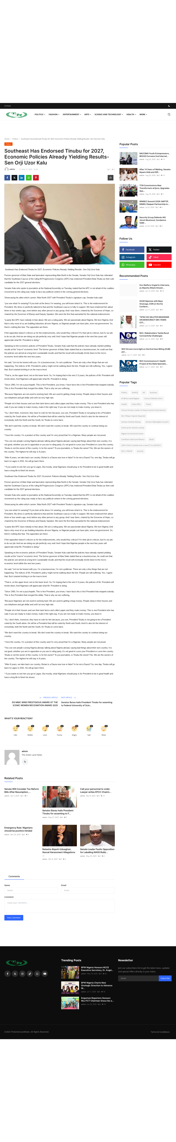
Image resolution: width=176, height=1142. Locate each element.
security (140, 451)
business (153, 392)
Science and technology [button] (108, 114)
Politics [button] (39, 114)
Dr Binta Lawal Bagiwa (130, 398)
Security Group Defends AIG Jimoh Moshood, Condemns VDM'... (152, 220)
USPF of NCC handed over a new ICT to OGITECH (141, 445)
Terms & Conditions (160, 1031)
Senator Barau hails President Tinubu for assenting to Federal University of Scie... (86, 704)
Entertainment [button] (71, 114)
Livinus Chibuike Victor (153, 398)
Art (144, 392)
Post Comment (13, 917)
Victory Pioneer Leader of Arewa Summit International (143, 410)
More (142, 114)
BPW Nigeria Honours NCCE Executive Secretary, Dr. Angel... (97, 968)
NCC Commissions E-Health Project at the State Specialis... (153, 362)
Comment (9, 897)
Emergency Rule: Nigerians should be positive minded (18, 829)
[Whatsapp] (37, 974)
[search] (169, 114)
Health (124, 404)
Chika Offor (136, 404)
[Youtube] (45, 974)
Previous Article (50, 697)
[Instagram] (22, 974)
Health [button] (130, 114)
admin (25, 751)
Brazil (151, 439)
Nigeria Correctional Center (132, 433)
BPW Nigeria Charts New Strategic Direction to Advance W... (96, 985)
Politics (15, 139)
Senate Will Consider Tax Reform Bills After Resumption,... (21, 790)
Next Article (66, 697)
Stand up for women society (132, 427)
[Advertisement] (82, 51)
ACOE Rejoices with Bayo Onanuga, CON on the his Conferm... (151, 304)
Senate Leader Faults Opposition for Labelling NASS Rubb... (97, 851)
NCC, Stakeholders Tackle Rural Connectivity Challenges (154, 334)
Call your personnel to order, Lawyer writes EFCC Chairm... (95, 790)
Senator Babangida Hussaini (157, 422)
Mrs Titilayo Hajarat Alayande (133, 416)
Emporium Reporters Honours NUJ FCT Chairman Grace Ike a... (97, 999)
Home (6, 139)
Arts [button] (86, 114)
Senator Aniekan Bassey (131, 422)
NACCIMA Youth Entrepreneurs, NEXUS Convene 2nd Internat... (154, 154)
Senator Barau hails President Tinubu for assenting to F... (57, 812)
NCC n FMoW (126, 451)
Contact (7, 105)
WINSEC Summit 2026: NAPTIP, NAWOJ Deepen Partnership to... (154, 202)
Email (63, 885)
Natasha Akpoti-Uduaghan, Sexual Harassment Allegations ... (58, 852)
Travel (148, 404)
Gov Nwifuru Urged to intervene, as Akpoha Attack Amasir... (154, 286)
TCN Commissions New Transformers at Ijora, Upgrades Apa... (154, 188)
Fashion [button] (53, 114)
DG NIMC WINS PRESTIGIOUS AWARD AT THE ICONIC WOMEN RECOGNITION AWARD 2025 (35, 704)
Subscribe (165, 978)
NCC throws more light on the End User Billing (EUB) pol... (146, 350)
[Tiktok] (30, 974)
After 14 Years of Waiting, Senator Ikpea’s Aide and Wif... (155, 170)
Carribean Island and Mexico (133, 439)
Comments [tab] (14, 876)
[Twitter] (15, 974)
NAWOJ (135, 392)
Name (7, 885)
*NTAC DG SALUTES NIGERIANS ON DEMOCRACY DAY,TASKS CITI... (154, 320)
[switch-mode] (169, 106)
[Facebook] (7, 974)
